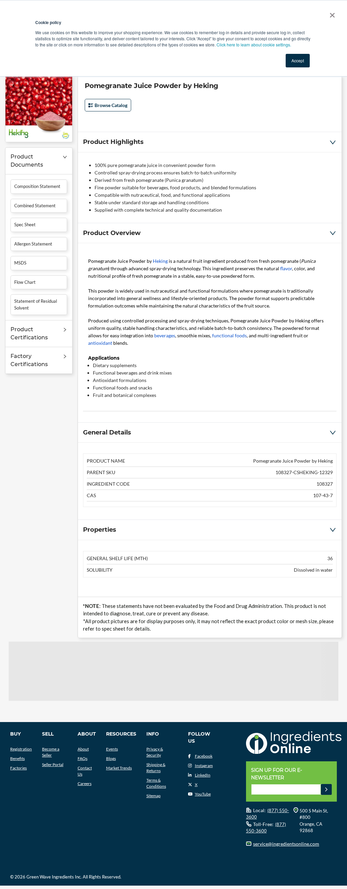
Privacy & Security (154, 752)
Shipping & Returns (155, 767)
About (83, 749)
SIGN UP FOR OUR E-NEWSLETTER (276, 774)
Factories (18, 767)
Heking (160, 261)
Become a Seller (50, 752)
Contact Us (85, 771)
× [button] (330, 13)
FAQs (82, 758)
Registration (21, 749)
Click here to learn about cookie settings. (254, 44)
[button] (38, 161)
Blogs (111, 758)
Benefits (17, 758)
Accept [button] (297, 60)
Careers (84, 783)
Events (112, 749)
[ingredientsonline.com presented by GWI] (294, 743)
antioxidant (100, 343)
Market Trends (119, 767)
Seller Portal (52, 764)
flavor (286, 268)
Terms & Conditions (156, 783)
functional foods (229, 335)
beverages (164, 335)
